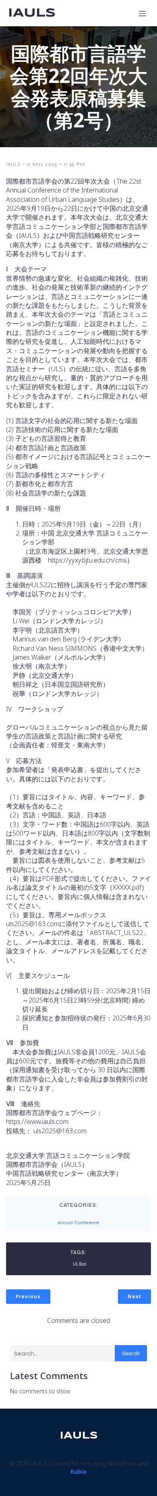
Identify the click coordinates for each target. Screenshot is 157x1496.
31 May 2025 (42, 164)
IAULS (13, 164)
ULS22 (79, 1264)
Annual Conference (78, 1222)
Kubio (78, 1471)
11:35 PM (74, 164)
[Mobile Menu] (142, 13)
